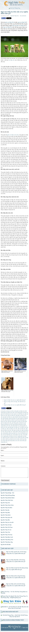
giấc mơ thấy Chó (9, 22)
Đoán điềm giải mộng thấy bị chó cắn (11, 440)
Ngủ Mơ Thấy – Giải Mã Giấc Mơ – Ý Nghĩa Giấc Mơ (16, 628)
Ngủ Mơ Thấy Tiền (5, 532)
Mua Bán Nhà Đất (12, 611)
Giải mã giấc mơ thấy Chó (18, 25)
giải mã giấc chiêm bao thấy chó (10, 418)
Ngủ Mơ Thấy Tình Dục (6, 534)
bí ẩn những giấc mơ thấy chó (21, 412)
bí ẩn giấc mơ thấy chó (19, 411)
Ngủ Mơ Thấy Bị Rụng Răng (8, 495)
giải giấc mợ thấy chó (7, 417)
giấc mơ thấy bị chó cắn (13, 134)
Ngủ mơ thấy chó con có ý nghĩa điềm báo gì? (15, 405)
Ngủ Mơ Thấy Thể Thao (6, 527)
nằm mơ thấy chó (21, 428)
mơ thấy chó (11, 60)
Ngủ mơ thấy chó (8, 431)
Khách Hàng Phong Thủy (15, 620)
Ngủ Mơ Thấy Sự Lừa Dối (7, 522)
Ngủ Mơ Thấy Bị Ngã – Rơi (7, 493)
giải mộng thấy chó (15, 425)
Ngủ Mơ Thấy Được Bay (7, 542)
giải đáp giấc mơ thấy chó (13, 427)
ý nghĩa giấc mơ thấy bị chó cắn (10, 436)
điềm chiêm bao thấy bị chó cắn (10, 439)
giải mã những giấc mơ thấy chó (15, 421)
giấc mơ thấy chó (11, 415)
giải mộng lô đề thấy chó (18, 424)
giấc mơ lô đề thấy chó (19, 414)
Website (3, 460)
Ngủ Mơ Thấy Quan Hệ (6, 517)
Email (2, 455)
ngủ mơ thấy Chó (22, 22)
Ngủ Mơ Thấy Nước (6, 515)
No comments (23, 15)
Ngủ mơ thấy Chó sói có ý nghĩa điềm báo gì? (15, 400)
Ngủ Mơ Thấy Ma (5, 510)
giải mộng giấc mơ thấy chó (18, 422)
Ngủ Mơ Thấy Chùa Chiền (7, 505)
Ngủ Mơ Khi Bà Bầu (6, 544)
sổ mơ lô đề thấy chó (7, 434)
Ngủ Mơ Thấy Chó (14, 15)
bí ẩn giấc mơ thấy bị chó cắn (7, 411)
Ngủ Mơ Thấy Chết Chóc (7, 500)
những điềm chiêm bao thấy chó (10, 433)
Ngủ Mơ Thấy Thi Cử (6, 529)
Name (2, 450)
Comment (3, 466)
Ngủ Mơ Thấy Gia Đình (6, 507)
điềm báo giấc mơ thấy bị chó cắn (10, 437)
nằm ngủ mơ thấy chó (16, 430)
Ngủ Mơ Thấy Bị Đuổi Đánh (7, 497)
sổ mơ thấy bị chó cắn (17, 434)
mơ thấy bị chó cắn (24, 427)
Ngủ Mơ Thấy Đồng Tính (7, 539)
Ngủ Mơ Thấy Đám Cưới (7, 537)
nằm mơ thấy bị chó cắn (12, 428)
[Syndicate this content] (4, 611)
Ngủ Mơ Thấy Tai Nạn (6, 524)
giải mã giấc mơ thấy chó (10, 420)
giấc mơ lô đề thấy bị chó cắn (7, 414)
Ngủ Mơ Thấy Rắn (5, 520)
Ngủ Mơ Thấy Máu (5, 512)
